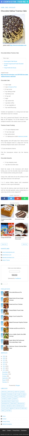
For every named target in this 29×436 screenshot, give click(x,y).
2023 (4, 356)
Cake (15, 394)
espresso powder (23, 136)
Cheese (24, 394)
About (3, 430)
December (5, 372)
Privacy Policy (6, 421)
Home (4, 416)
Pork (7, 408)
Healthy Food (15, 401)
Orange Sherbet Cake (6, 237)
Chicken (3, 396)
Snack (3, 410)
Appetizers (10, 391)
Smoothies (23, 408)
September (5, 378)
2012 (4, 370)
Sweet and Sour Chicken (15, 304)
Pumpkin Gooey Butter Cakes (6, 220)
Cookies (15, 396)
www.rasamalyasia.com (8, 252)
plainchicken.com (6, 255)
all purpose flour (12, 87)
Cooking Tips (22, 396)
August (4, 380)
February (4, 382)
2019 (4, 360)
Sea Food (18, 408)
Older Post (25, 244)
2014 (4, 366)
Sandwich (12, 408)
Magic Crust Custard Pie (16, 316)
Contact (4, 419)
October (4, 376)
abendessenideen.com (8, 257)
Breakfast (4, 394)
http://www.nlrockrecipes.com (18, 45)
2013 (4, 368)
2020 (4, 358)
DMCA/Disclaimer (7, 424)
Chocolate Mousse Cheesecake (19, 238)
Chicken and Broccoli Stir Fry (17, 328)
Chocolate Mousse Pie (15, 292)
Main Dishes (13, 403)
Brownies (10, 394)
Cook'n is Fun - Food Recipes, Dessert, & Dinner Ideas (18, 434)
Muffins (3, 406)
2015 (4, 364)
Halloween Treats (6, 401)
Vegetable (8, 410)
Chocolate (9, 396)
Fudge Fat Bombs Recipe (10, 67)
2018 (4, 362)
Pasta (14, 406)
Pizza (3, 408)
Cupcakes (4, 398)
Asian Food (17, 391)
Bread (22, 391)
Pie (23, 406)
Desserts (15, 398)
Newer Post (4, 244)
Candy (19, 394)
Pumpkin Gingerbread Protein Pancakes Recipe (13, 64)
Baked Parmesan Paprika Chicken (18, 322)
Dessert (9, 398)
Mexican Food (21, 403)
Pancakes (9, 406)
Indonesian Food (5, 403)
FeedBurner (18, 278)
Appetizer (4, 391)
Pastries (19, 406)
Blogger (18, 385)
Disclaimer (24, 430)
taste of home (6, 260)
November (5, 374)
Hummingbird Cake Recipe (10, 61)
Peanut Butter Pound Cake (16, 310)
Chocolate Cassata (19, 219)
